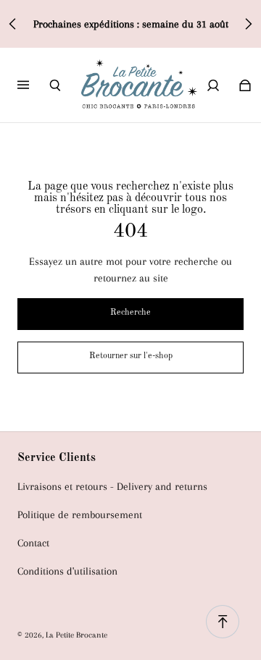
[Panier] (245, 85)
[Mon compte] (213, 85)
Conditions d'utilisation (67, 571)
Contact (33, 543)
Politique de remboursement (79, 515)
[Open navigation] (33, 85)
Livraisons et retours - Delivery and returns (112, 487)
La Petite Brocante (76, 635)
